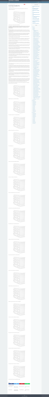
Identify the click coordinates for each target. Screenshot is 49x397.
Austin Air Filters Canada (36, 95)
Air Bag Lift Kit (35, 77)
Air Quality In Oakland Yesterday (36, 52)
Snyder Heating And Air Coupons (36, 74)
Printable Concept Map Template (35, 18)
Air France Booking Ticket (36, 44)
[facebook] (11, 383)
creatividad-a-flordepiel (14, 0)
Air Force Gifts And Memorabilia (36, 76)
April (34, 29)
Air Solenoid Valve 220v (36, 53)
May (34, 28)
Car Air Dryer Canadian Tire (36, 60)
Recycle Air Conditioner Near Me (36, 84)
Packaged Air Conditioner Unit (36, 34)
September (34, 104)
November (34, 102)
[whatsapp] (27, 383)
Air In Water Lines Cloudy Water (36, 45)
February (34, 110)
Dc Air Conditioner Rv (35, 78)
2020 (34, 100)
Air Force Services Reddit (36, 86)
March (34, 121)
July (34, 27)
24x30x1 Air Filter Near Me (36, 55)
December (34, 101)
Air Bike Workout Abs (35, 75)
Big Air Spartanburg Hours (36, 43)
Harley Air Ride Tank (35, 61)
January (34, 111)
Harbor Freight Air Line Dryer (36, 94)
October (34, 103)
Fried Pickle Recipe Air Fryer (36, 87)
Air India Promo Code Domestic (36, 54)
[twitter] (16, 383)
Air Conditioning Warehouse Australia (37, 96)
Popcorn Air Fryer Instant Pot (36, 35)
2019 (34, 112)
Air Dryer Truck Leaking (36, 51)
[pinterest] (22, 383)
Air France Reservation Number (36, 85)
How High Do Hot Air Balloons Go (35, 23)
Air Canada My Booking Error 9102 (37, 42)
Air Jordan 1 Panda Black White (36, 41)
